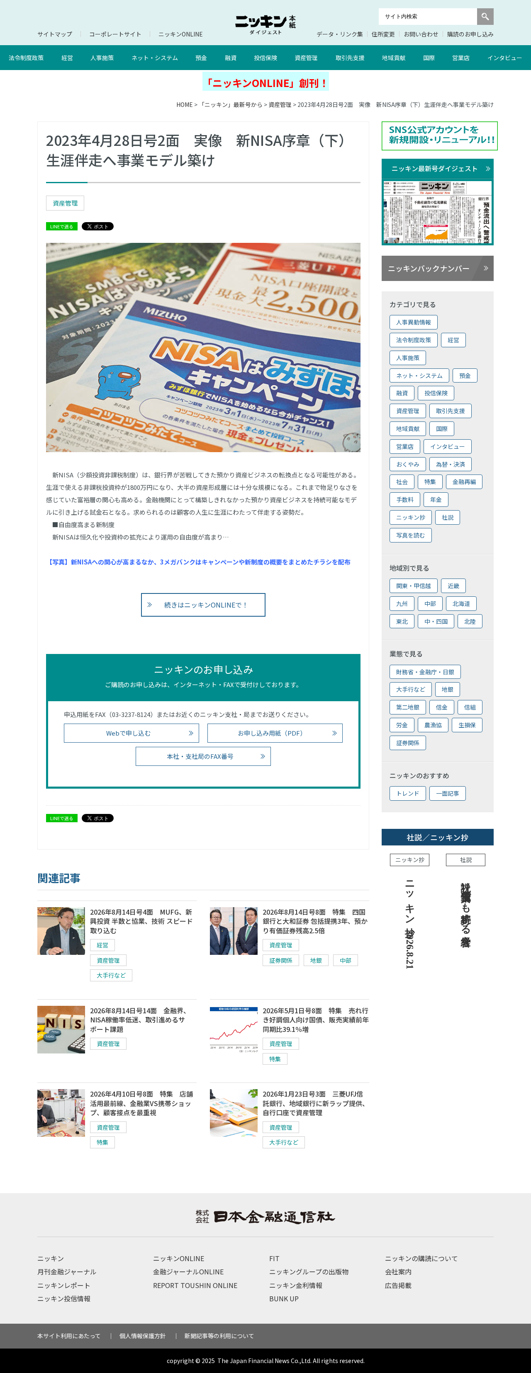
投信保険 (265, 57)
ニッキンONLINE (180, 34)
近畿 (453, 585)
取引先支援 (350, 57)
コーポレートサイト (115, 34)
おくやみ (407, 464)
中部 (345, 960)
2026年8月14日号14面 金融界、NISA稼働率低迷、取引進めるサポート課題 (140, 1019)
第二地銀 (407, 707)
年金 (436, 499)
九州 (402, 603)
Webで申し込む (128, 733)
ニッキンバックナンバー (429, 268)
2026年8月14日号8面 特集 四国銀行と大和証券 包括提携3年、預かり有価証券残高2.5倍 (315, 921)
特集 (275, 1059)
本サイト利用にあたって (69, 1336)
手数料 (405, 499)
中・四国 (436, 621)
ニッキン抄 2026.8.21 (409, 921)
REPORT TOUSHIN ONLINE (195, 1285)
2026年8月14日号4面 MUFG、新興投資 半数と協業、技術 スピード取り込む (141, 921)
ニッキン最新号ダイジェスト (435, 168)
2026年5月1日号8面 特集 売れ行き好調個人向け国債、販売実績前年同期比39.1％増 (316, 1019)
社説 (447, 517)
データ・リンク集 (340, 34)
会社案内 (398, 1271)
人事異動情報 (413, 322)
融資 (230, 57)
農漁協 (433, 725)
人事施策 (102, 57)
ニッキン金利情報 (295, 1285)
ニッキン (50, 1258)
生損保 (467, 725)
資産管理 (306, 57)
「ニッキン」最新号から (231, 104)
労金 (402, 725)
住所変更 (383, 34)
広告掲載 (398, 1285)
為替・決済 (450, 464)
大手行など (111, 975)
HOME (184, 104)
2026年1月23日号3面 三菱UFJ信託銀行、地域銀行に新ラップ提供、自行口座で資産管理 (316, 1103)
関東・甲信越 (413, 585)
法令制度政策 (26, 57)
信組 (470, 707)
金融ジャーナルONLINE (188, 1271)
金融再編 (464, 481)
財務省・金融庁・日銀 (425, 672)
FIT (274, 1258)
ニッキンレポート (63, 1285)
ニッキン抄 (410, 517)
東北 (402, 621)
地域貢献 (393, 57)
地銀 (316, 960)
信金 (442, 707)
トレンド (407, 793)
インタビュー (504, 57)
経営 (67, 57)
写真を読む (410, 535)
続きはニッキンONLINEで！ (206, 605)
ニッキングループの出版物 (308, 1271)
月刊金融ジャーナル (67, 1271)
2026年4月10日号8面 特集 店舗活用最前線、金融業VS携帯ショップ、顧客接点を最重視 (141, 1103)
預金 (201, 57)
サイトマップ (54, 34)
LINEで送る (61, 226)
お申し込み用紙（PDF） (272, 733)
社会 (402, 481)
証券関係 (280, 960)
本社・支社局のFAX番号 (200, 756)
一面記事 (447, 793)
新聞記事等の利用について (219, 1336)
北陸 (470, 621)
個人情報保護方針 (142, 1336)
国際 (429, 57)
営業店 (461, 57)
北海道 (461, 603)
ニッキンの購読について (421, 1258)
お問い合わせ (421, 34)
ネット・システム (155, 57)
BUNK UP (284, 1298)
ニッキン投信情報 (63, 1298)
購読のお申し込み (470, 34)
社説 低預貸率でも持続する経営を (465, 907)
